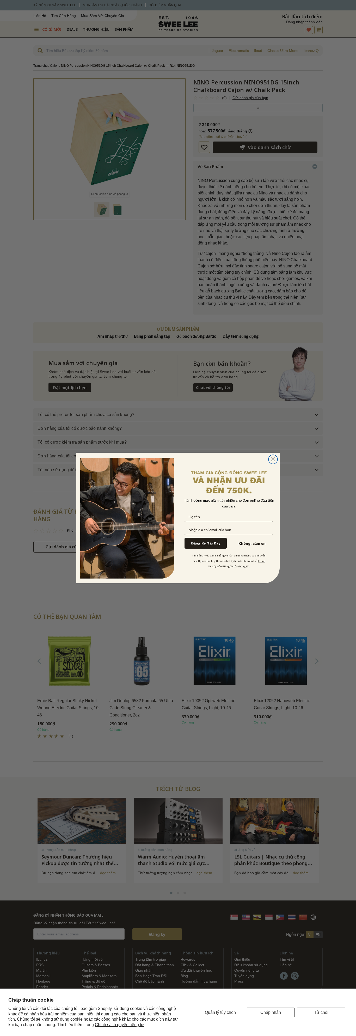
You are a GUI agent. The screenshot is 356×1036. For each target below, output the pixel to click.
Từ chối (321, 1012)
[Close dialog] (273, 459)
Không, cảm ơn (252, 543)
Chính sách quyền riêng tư (119, 1024)
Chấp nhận (270, 1012)
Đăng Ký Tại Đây (205, 543)
